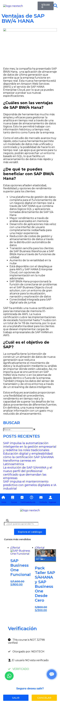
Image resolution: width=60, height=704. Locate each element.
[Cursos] (12, 497)
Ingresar (52, 502)
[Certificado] (22, 497)
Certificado (25, 502)
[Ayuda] (31, 497)
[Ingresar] (50, 497)
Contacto (43, 502)
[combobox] (18, 429)
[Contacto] (41, 497)
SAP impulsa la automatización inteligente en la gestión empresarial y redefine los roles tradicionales (29, 446)
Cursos (14, 502)
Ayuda (32, 502)
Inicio (4, 502)
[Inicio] (3, 497)
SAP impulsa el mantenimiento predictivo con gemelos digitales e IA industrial (29, 485)
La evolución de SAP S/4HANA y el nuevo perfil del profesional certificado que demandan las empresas (27, 473)
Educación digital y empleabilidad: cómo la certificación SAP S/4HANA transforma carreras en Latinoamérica (28, 459)
